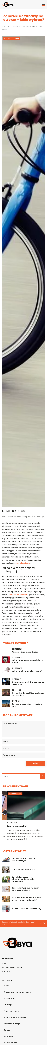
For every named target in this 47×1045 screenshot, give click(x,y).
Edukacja (8, 1004)
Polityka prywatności (12, 968)
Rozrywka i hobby (11, 39)
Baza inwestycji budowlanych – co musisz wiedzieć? (26, 889)
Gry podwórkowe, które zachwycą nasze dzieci (28, 694)
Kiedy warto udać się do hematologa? (18, 922)
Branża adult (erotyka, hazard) (18, 992)
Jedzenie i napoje (12, 1023)
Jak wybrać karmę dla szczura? (27, 671)
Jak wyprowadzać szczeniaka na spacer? (27, 661)
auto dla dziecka (22, 563)
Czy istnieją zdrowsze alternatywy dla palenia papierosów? (23, 879)
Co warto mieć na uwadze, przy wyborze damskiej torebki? (26, 899)
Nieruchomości (10, 1042)
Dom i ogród (9, 998)
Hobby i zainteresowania (15, 1017)
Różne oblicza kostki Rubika (25, 652)
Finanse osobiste (11, 1011)
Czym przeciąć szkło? (12, 826)
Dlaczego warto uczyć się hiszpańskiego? (23, 859)
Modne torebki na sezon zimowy (26, 909)
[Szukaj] (42, 776)
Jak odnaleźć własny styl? (24, 869)
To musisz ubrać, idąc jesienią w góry (27, 705)
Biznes (6, 985)
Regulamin (6, 972)
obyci (7, 511)
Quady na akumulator (17, 594)
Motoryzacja (9, 1036)
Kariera (7, 1030)
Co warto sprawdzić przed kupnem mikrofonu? (28, 683)
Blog (4, 963)
